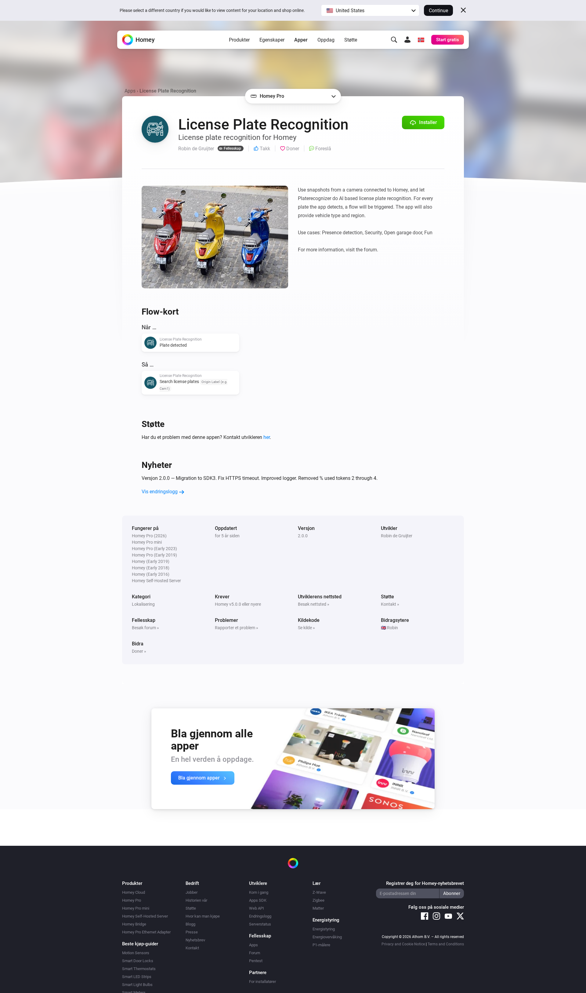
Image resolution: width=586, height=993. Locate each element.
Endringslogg (260, 916)
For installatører (262, 981)
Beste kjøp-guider (140, 944)
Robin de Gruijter (396, 535)
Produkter (239, 40)
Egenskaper (271, 40)
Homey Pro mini (135, 908)
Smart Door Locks (137, 960)
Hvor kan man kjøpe (203, 916)
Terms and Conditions (446, 944)
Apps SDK (257, 900)
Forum (254, 953)
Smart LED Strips (136, 976)
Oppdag (326, 40)
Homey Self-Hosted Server (145, 916)
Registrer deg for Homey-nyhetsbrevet (425, 883)
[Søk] (394, 39)
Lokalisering (143, 604)
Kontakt (192, 948)
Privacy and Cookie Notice (403, 944)
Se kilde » (306, 627)
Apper (301, 40)
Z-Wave (319, 892)
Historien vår (196, 900)
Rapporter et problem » (236, 627)
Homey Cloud (133, 892)
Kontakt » (390, 604)
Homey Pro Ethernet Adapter (146, 932)
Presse (192, 932)
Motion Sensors (135, 953)
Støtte (350, 40)
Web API (256, 908)
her (266, 437)
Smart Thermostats (139, 968)
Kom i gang (258, 892)
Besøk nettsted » (313, 604)
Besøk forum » (145, 627)
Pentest (255, 960)
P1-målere (321, 945)
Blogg (190, 924)
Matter (318, 908)
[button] (370, 10)
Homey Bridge (134, 924)
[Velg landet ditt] (420, 39)
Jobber (191, 892)
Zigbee (318, 900)
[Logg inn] (407, 39)
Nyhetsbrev (195, 940)
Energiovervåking (327, 937)
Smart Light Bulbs (137, 984)
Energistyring (324, 929)
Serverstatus (260, 924)
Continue (438, 10)
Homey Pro (131, 900)
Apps (130, 91)
